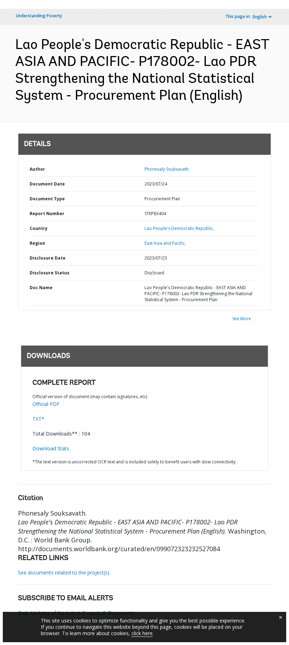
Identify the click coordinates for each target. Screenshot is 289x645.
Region (37, 243)
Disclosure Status (49, 273)
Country (39, 228)
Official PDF (46, 404)
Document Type (47, 199)
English (260, 17)
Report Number (47, 214)
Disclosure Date (48, 258)
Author (37, 169)
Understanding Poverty (39, 16)
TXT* (38, 418)
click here (142, 633)
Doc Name (41, 288)
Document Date (47, 184)
